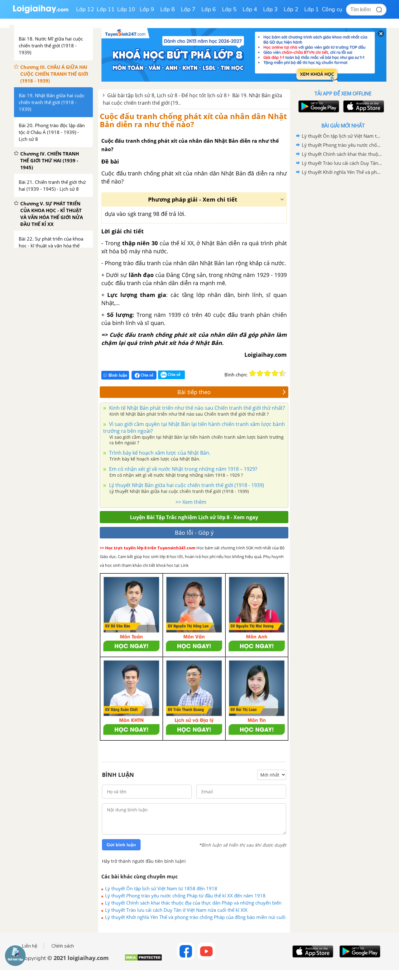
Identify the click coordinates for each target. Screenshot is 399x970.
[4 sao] (275, 373)
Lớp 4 (250, 9)
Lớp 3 (270, 9)
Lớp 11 (106, 9)
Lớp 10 (126, 9)
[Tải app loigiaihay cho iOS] (363, 106)
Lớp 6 (208, 9)
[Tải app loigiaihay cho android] (318, 106)
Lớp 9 (147, 9)
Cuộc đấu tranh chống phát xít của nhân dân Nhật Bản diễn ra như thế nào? (193, 120)
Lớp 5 (229, 9)
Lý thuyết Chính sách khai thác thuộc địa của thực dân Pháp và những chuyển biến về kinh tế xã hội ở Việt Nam (193, 903)
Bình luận (117, 375)
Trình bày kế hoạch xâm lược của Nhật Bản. (159, 452)
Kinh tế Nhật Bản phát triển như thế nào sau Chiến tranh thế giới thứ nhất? (196, 407)
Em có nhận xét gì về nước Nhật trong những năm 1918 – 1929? (182, 469)
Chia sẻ (146, 375)
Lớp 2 (291, 9)
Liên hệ (29, 946)
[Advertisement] (343, 275)
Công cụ (332, 9)
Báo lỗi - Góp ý (194, 532)
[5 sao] (282, 373)
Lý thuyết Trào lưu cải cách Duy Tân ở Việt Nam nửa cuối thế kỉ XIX (176, 910)
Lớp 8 (167, 9)
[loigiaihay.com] (40, 12)
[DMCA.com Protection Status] (143, 960)
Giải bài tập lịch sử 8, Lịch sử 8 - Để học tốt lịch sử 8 (167, 95)
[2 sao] (260, 373)
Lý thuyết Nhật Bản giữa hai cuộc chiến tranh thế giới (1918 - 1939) (186, 485)
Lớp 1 (311, 9)
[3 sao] (267, 373)
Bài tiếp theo (194, 392)
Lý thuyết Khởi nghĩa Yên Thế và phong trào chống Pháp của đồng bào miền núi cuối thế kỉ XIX (195, 917)
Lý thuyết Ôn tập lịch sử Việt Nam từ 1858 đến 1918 (161, 888)
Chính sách (62, 946)
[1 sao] (252, 373)
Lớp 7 (188, 9)
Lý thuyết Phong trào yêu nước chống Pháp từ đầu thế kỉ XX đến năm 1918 (185, 895)
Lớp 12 (85, 9)
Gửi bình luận (121, 844)
